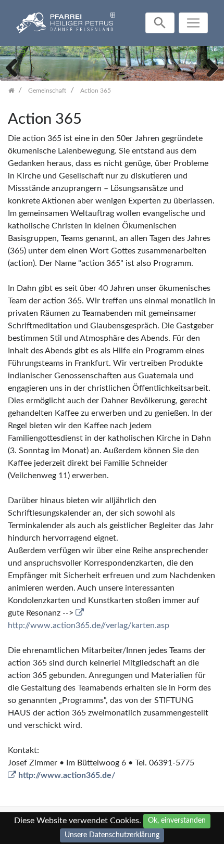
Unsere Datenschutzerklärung (112, 835)
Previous (15, 66)
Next (208, 66)
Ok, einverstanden (177, 820)
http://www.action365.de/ (66, 775)
